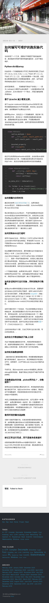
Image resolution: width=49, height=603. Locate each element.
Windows (16, 539)
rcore (22, 539)
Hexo (12, 596)
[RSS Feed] (40, 3)
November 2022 (39, 577)
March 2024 (15, 574)
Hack (11, 522)
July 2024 (39, 572)
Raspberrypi (16, 537)
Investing (5, 534)
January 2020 (37, 581)
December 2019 (7, 584)
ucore (27, 539)
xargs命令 (34, 294)
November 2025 (7, 570)
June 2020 (28, 581)
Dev (21, 41)
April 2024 (6, 574)
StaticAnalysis (38, 537)
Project (21, 522)
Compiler (12, 532)
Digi (7, 522)
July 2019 (30, 584)
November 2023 (7, 577)
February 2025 (7, 572)
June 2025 (31, 570)
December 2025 (29, 568)
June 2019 (37, 584)
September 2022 (8, 579)
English (34, 532)
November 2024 (29, 572)
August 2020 (18, 581)
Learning (21, 534)
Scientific (9, 455)
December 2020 (7, 581)
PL (10, 537)
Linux (27, 534)
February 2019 (7, 586)
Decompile (19, 532)
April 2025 (39, 570)
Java (11, 534)
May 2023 (28, 577)
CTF (6, 532)
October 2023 (19, 577)
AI (3, 532)
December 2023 (36, 574)
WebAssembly (7, 539)
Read (27, 522)
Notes (16, 522)
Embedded (27, 532)
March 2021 (27, 579)
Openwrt (5, 537)
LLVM (16, 534)
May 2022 (18, 579)
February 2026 (7, 568)
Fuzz (40, 532)
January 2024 (25, 574)
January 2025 (18, 572)
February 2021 (37, 579)
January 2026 (18, 568)
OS (40, 534)
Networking (34, 534)
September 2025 (20, 570)
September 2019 (20, 584)
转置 (39, 322)
